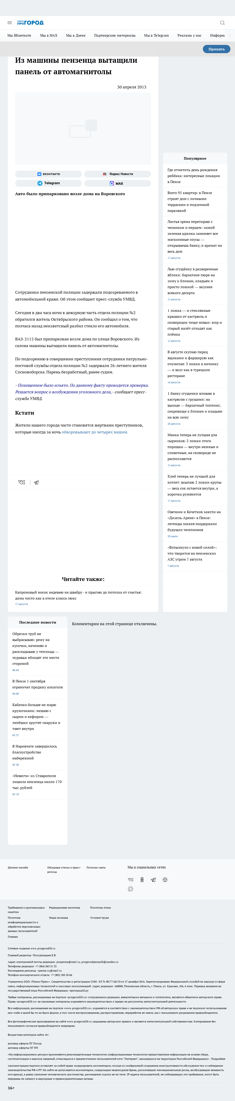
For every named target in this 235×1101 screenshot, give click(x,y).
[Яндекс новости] (117, 174)
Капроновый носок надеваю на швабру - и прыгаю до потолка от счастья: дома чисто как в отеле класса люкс (78, 598)
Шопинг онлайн (18, 867)
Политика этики (100, 907)
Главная (13, 936)
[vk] (22, 482)
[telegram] (37, 482)
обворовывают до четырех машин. (95, 432)
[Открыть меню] (9, 22)
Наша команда (58, 917)
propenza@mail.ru (68, 962)
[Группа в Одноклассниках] (142, 879)
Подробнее (218, 1058)
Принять (217, 49)
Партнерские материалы (114, 35)
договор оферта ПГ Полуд (25, 1043)
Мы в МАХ (48, 35)
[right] (230, 35)
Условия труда (99, 917)
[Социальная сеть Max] (117, 183)
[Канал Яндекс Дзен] (165, 879)
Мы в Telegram (156, 35)
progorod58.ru (77, 997)
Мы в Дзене (76, 35)
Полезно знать (96, 867)
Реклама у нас (189, 35)
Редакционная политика (64, 907)
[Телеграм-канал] (48, 183)
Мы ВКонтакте (19, 35)
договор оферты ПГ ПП (23, 1047)
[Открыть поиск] (222, 22)
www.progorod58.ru (43, 948)
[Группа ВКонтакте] (48, 174)
